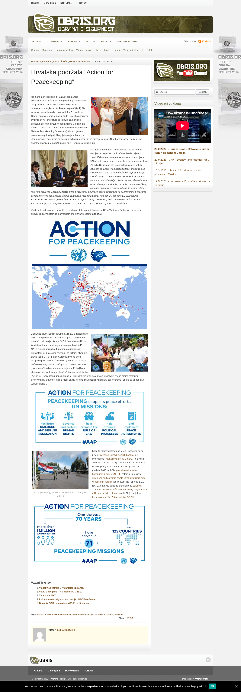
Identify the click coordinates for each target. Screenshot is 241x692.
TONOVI (83, 3)
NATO (88, 42)
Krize (98, 50)
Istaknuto (38, 41)
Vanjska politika (84, 50)
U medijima (50, 3)
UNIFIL (110, 614)
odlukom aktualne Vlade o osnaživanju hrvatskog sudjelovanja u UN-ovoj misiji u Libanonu (119, 489)
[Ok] (236, 686)
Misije (107, 50)
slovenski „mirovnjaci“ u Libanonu (117, 455)
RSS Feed (206, 41)
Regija (54, 42)
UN (95, 614)
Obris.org (86, 22)
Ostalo (149, 50)
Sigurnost (47, 50)
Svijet (103, 42)
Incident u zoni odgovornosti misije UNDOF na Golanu (67, 599)
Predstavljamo (127, 41)
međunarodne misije (82, 614)
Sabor (117, 50)
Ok (212, 686)
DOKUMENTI (67, 3)
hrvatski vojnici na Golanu (119, 459)
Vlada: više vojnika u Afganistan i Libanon (61, 588)
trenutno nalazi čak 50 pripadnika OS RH (113, 497)
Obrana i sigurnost (86, 29)
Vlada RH (119, 614)
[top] (208, 659)
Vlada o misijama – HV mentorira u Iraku (60, 591)
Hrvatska (36, 61)
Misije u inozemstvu (79, 61)
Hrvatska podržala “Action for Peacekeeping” (72, 76)
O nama (35, 3)
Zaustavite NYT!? (48, 595)
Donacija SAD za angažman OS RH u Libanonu (64, 603)
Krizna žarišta (60, 61)
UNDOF (101, 614)
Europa (72, 42)
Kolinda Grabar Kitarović (59, 614)
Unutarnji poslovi (64, 50)
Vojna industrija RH (133, 50)
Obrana (35, 50)
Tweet (130, 617)
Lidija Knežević (66, 629)
